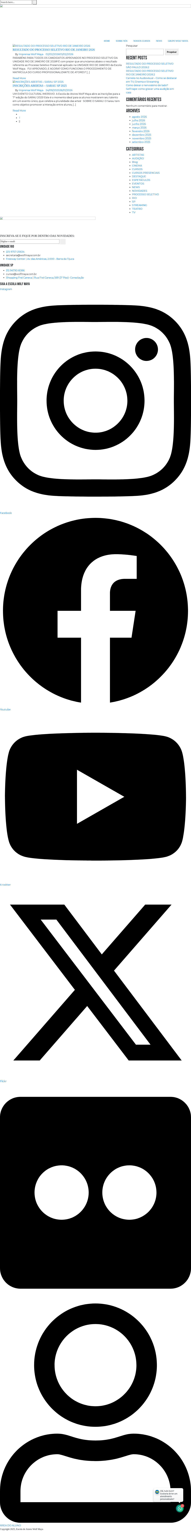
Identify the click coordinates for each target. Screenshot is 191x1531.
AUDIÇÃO (138, 158)
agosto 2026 (139, 116)
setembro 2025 (141, 142)
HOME (107, 41)
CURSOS (137, 169)
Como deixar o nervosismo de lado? (147, 85)
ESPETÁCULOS (141, 180)
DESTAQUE (139, 176)
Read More (19, 78)
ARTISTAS (138, 154)
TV (133, 212)
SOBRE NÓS (121, 41)
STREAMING (139, 205)
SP (133, 201)
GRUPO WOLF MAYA (178, 41)
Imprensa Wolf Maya (31, 54)
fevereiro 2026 (140, 131)
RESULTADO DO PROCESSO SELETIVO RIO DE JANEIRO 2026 (54, 49)
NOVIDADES (139, 190)
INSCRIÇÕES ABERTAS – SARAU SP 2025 (40, 85)
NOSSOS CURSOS (141, 41)
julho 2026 (138, 120)
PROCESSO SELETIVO (145, 194)
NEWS (159, 41)
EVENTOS (138, 183)
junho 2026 (139, 124)
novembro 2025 (141, 138)
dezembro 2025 (141, 134)
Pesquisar (132, 45)
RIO (134, 198)
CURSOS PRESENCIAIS (146, 172)
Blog (135, 162)
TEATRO (137, 208)
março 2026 (139, 127)
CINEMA (137, 165)
